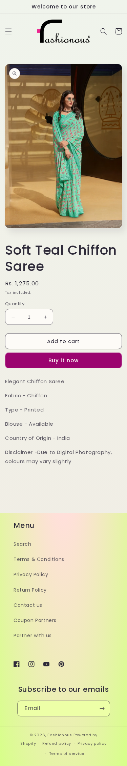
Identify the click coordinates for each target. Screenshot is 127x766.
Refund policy (56, 743)
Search (22, 544)
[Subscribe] (102, 708)
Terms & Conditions (39, 559)
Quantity (14, 304)
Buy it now (63, 360)
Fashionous (59, 735)
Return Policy (30, 590)
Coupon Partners (35, 620)
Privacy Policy (31, 574)
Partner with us (33, 635)
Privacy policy (92, 743)
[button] (8, 31)
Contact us (28, 605)
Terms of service (66, 753)
